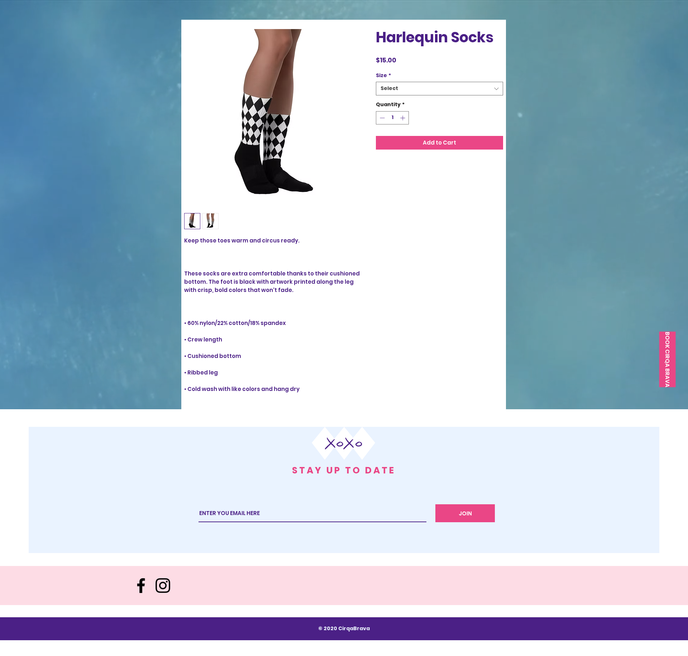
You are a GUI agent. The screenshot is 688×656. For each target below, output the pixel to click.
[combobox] (439, 88)
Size (383, 75)
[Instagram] (163, 585)
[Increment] (403, 118)
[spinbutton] (392, 118)
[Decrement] (381, 118)
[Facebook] (141, 585)
